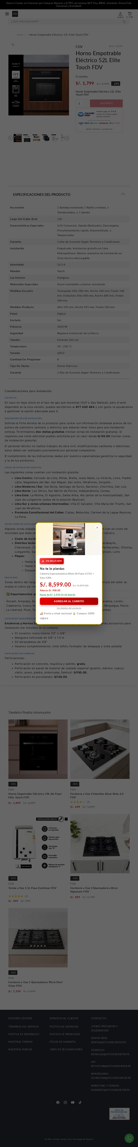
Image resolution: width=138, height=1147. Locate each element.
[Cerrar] (97, 527)
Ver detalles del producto (69, 608)
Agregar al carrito (69, 601)
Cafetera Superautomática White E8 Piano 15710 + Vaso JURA (67, 575)
